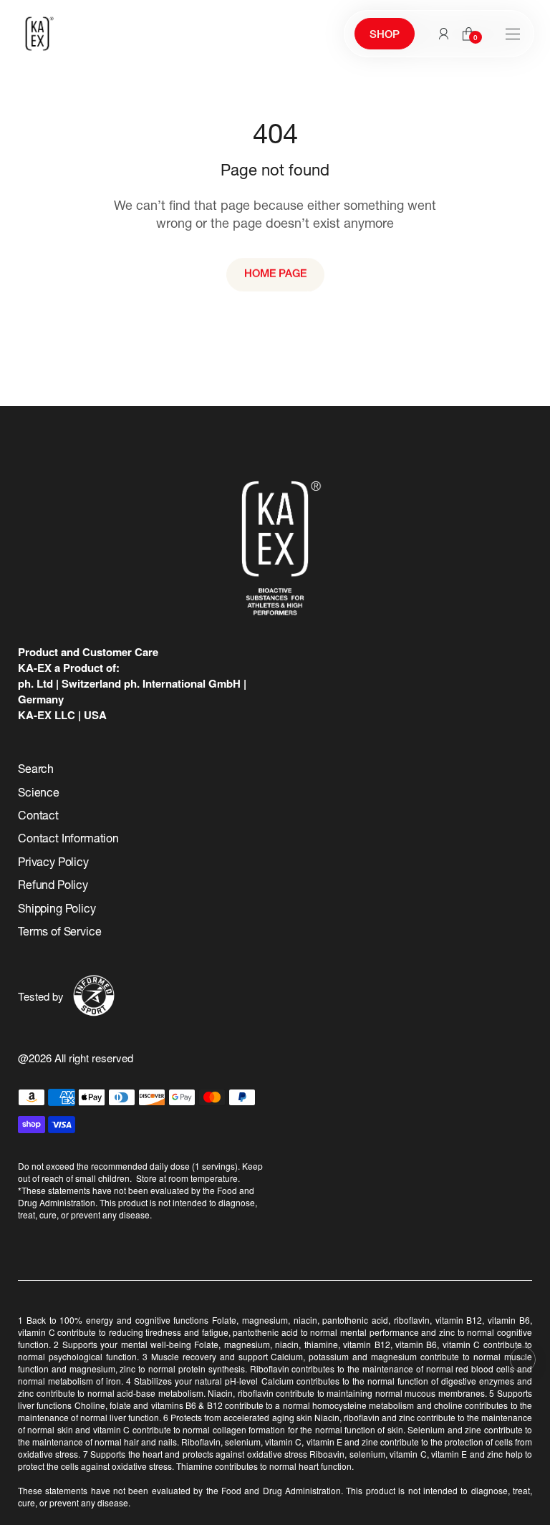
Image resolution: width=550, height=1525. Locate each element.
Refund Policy (53, 887)
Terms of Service (59, 933)
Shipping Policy (57, 910)
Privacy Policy (53, 864)
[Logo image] (37, 33)
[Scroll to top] (523, 1359)
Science (38, 794)
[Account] (443, 34)
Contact (38, 817)
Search (36, 770)
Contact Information (68, 840)
